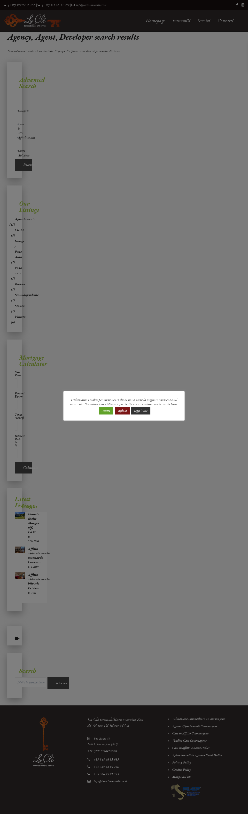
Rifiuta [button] (122, 411)
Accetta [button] (106, 411)
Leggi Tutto (140, 411)
